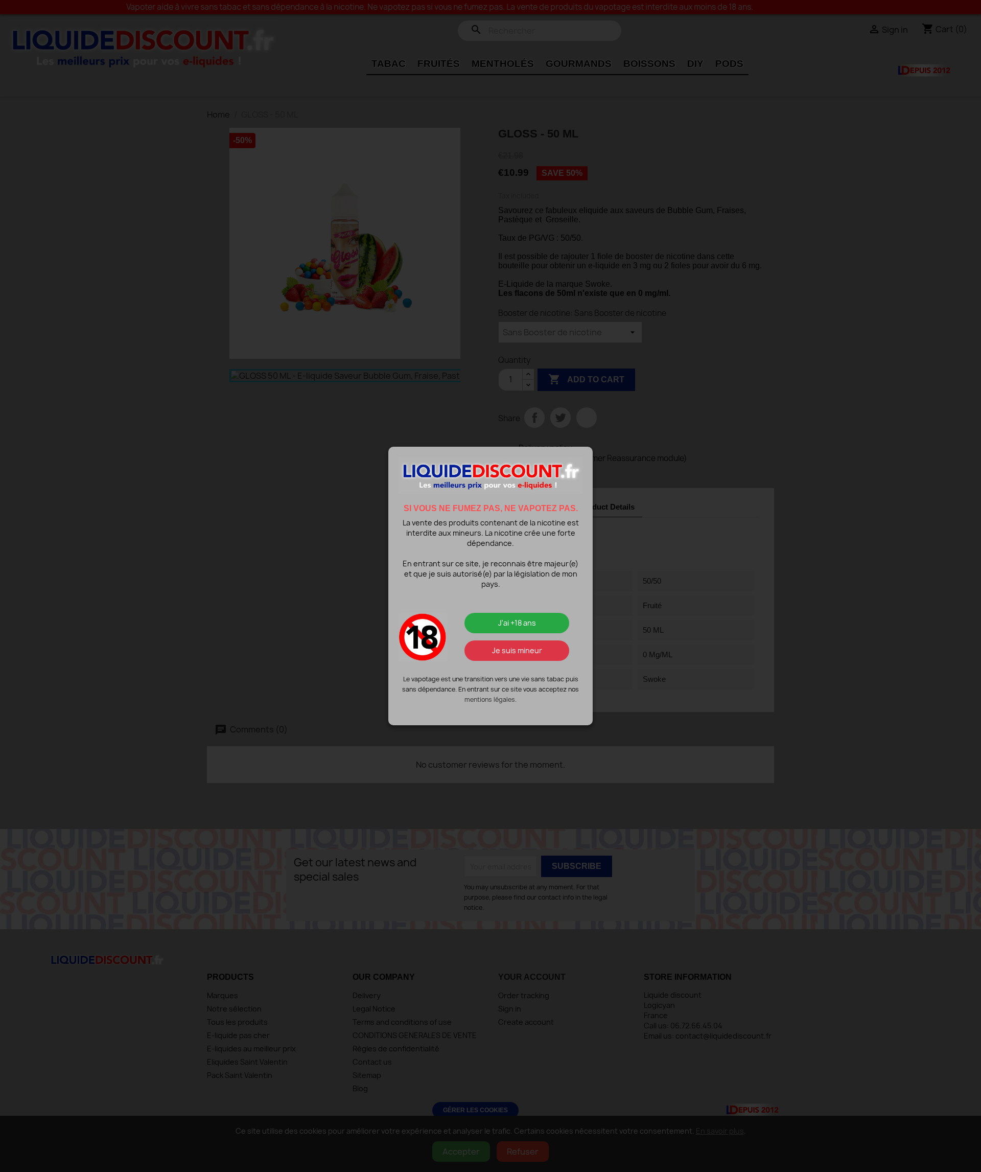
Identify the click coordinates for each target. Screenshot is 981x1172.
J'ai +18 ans (517, 623)
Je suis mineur (517, 650)
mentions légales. (490, 699)
